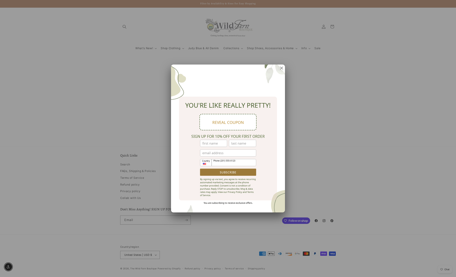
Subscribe (228, 172)
